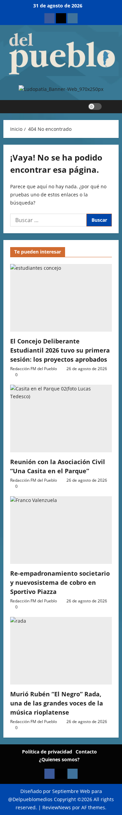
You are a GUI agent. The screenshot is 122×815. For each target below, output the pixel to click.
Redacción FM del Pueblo (33, 368)
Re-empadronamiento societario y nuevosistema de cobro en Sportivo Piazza (60, 582)
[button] (110, 106)
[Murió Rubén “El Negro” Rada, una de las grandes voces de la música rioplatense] (61, 651)
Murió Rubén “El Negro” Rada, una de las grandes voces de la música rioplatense (56, 703)
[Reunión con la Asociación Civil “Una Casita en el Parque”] (61, 418)
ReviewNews (56, 807)
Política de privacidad (47, 751)
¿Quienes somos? (59, 759)
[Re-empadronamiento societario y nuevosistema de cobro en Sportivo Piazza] (61, 530)
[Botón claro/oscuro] (95, 106)
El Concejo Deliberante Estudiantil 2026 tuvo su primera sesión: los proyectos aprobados (60, 350)
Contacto (86, 751)
